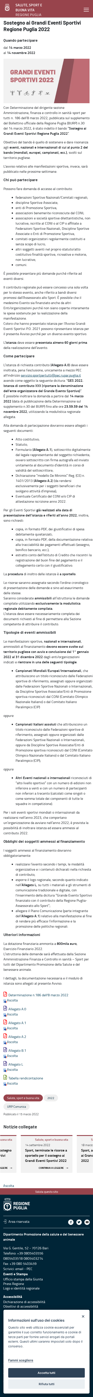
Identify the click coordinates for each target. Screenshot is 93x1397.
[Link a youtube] (87, 1222)
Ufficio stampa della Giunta (23, 1279)
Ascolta (12, 1000)
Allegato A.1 (17, 1022)
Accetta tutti (46, 1373)
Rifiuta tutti (47, 1384)
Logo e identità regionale (21, 1288)
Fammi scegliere (20, 1360)
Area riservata (18, 1221)
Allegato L (15, 1064)
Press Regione (13, 1283)
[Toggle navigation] (86, 9)
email (19, 1268)
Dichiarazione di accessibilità (24, 1301)
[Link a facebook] (71, 1222)
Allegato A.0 (17, 1009)
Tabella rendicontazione (25, 1078)
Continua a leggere (51, 1168)
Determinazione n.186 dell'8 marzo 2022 (38, 995)
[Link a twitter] (79, 1222)
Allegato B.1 (17, 1050)
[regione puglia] (7, 8)
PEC (29, 1268)
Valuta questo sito (46, 1192)
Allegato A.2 (17, 1036)
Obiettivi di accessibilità (20, 1306)
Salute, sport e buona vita (51, 1139)
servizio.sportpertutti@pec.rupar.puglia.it (51, 375)
